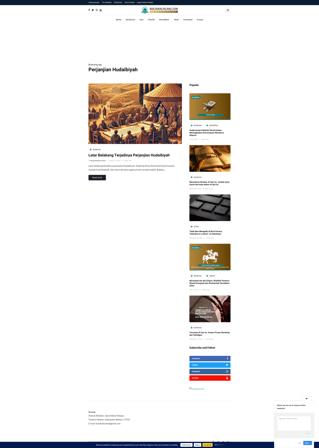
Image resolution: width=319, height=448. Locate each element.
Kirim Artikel (129, 2)
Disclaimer (118, 2)
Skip (299, 443)
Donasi (200, 19)
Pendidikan (164, 19)
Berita (118, 19)
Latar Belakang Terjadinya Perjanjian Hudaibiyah (129, 155)
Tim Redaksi (107, 2)
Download (187, 19)
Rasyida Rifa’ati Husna (98, 161)
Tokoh (176, 19)
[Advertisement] (159, 44)
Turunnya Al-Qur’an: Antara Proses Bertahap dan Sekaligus (209, 334)
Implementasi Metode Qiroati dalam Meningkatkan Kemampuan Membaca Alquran (206, 133)
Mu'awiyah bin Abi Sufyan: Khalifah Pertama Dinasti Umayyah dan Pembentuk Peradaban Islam (209, 283)
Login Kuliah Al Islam (145, 2)
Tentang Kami (93, 2)
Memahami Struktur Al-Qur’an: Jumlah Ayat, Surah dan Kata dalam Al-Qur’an (209, 183)
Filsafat (151, 19)
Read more (97, 177)
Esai (141, 19)
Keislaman (130, 19)
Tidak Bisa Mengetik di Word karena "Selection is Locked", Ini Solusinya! (205, 232)
